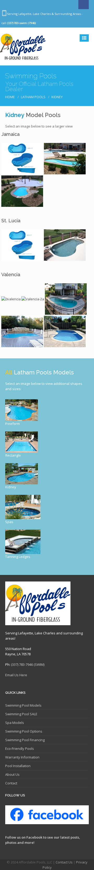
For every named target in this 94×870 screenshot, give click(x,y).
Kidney (57, 97)
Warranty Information (22, 757)
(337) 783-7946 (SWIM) (27, 664)
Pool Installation (18, 765)
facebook (83, 4)
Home (10, 97)
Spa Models (14, 722)
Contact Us (64, 862)
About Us (12, 774)
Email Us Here (16, 675)
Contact (11, 783)
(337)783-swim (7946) (21, 23)
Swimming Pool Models (23, 705)
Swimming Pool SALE (21, 714)
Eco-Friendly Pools (19, 748)
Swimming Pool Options (23, 731)
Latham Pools (33, 97)
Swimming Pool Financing (25, 740)
